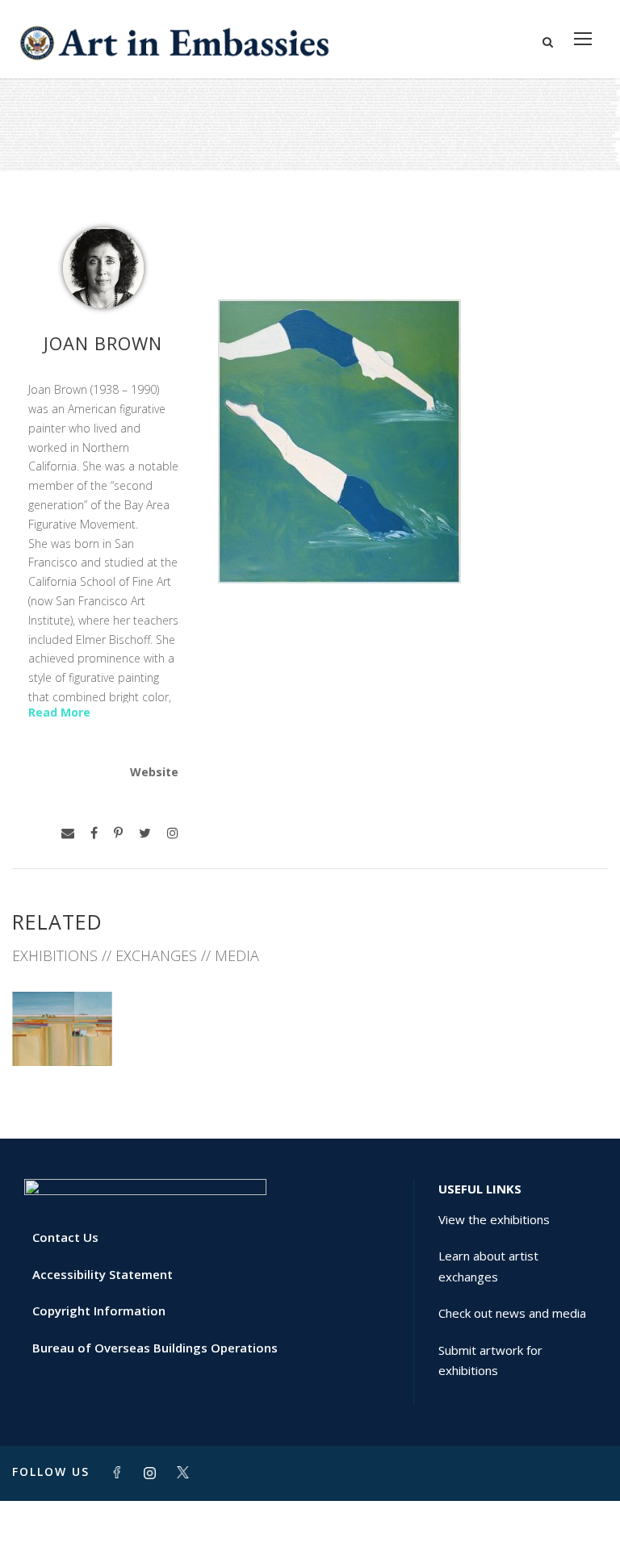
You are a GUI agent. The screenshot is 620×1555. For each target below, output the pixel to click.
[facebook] (94, 833)
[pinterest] (118, 833)
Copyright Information (98, 1310)
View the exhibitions (494, 1219)
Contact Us (65, 1237)
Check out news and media (512, 1313)
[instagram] (172, 833)
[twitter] (145, 833)
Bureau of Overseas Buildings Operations (155, 1348)
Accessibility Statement (102, 1274)
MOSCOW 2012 (62, 1030)
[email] (67, 833)
